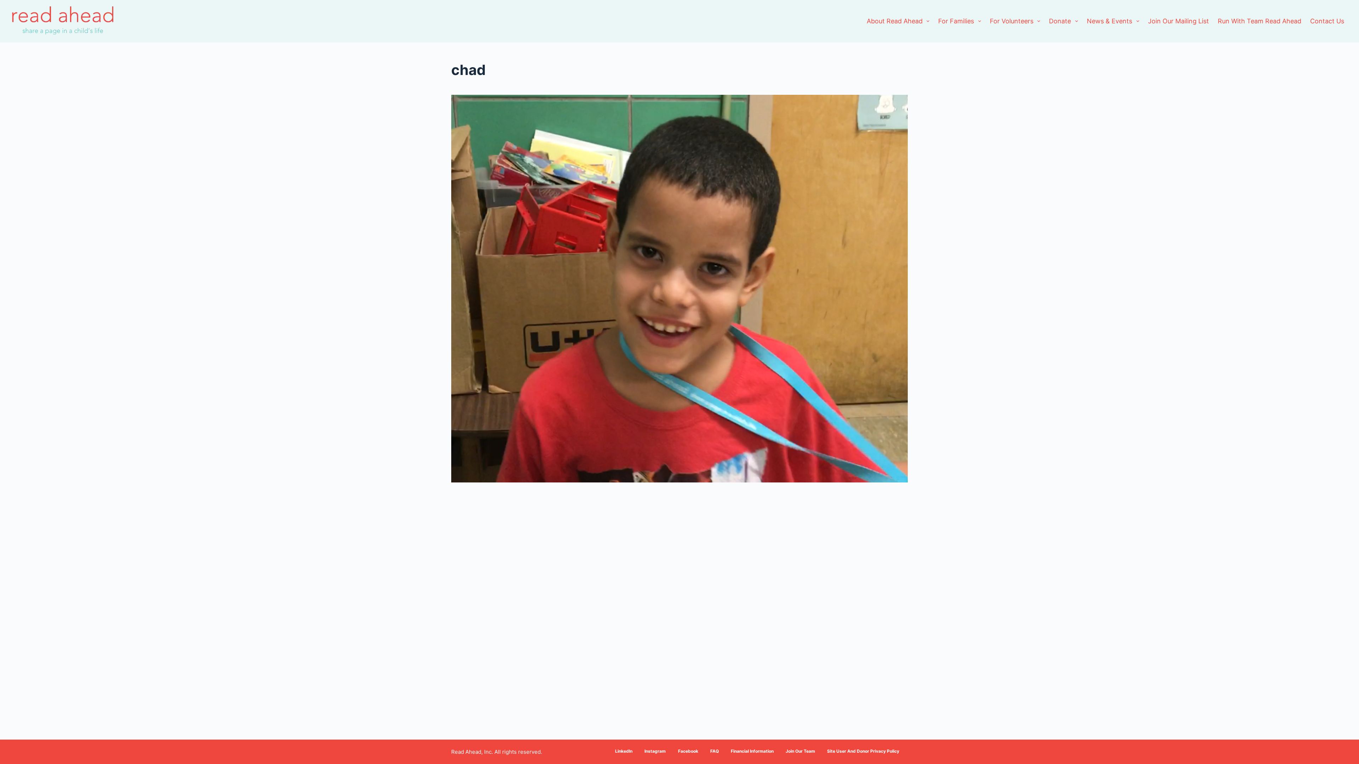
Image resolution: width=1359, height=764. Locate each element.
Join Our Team (800, 751)
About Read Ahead (895, 21)
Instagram (655, 751)
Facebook (688, 751)
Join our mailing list (1178, 21)
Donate (1060, 21)
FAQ (714, 751)
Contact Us (1327, 21)
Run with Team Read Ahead (1259, 21)
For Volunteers (1011, 21)
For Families (956, 21)
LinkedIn (623, 751)
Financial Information (752, 751)
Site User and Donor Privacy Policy (863, 751)
